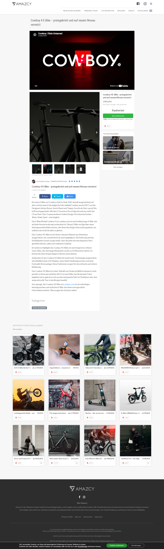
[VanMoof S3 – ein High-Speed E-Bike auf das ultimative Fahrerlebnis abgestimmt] (135, 440)
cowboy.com (69, 284)
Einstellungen (136, 545)
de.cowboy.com (118, 116)
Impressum (98, 517)
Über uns (78, 517)
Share (45, 196)
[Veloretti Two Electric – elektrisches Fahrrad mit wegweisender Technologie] (99, 350)
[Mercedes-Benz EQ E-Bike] (64, 440)
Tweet (58, 196)
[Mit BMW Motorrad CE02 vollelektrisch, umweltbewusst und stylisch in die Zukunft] (135, 350)
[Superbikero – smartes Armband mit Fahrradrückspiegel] (64, 350)
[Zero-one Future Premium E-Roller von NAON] (28, 440)
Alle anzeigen (118, 167)
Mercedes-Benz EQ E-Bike (60, 458)
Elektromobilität (39, 308)
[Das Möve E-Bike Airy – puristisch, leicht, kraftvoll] (99, 440)
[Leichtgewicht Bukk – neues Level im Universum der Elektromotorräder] (28, 395)
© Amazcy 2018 (67, 517)
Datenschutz (87, 517)
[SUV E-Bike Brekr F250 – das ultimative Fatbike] (28, 350)
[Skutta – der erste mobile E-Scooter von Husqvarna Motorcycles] (99, 395)
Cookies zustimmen (117, 545)
